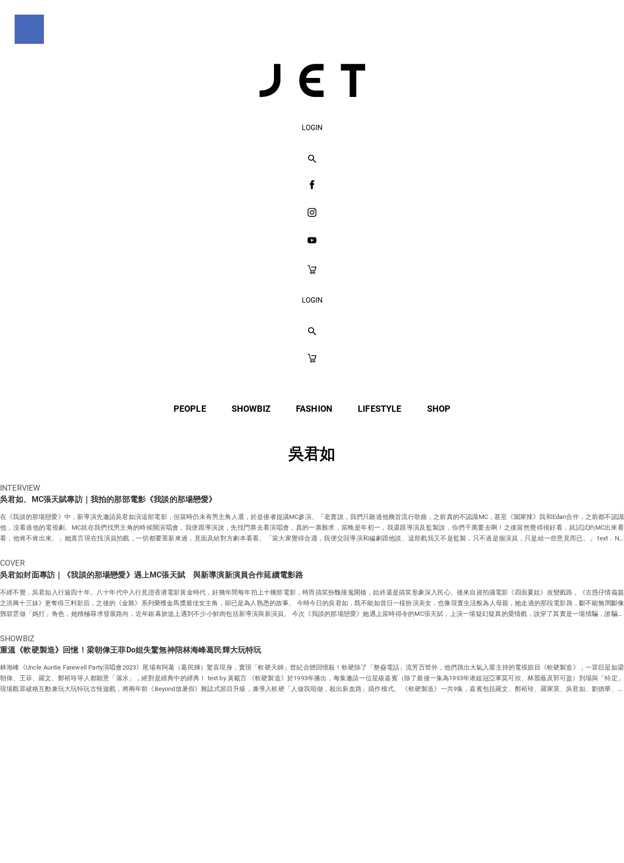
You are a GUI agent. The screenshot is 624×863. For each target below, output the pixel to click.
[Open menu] (29, 29)
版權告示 (348, 834)
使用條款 (292, 834)
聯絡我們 (405, 834)
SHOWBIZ (251, 408)
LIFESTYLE (379, 408)
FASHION (314, 408)
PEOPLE (190, 408)
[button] (312, 159)
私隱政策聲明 (227, 834)
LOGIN (312, 127)
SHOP (439, 408)
